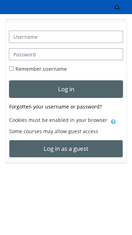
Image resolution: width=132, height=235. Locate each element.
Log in (66, 89)
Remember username (41, 69)
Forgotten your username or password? (55, 106)
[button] (117, 7)
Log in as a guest (66, 148)
